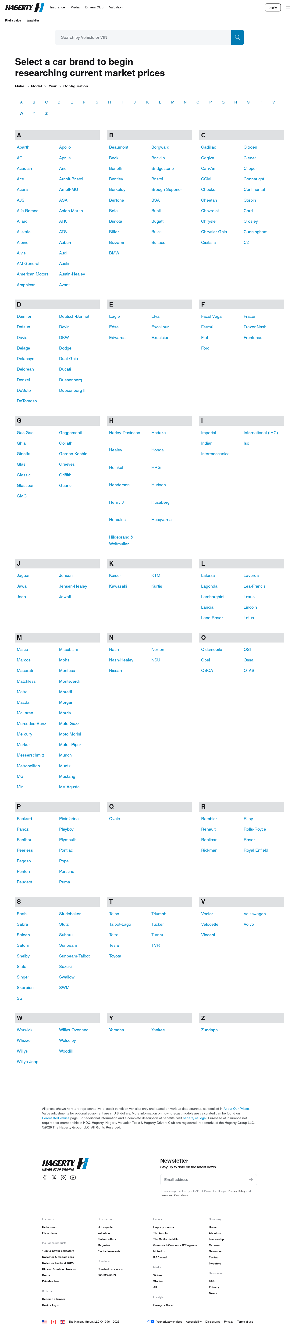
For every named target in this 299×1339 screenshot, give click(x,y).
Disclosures (212, 1321)
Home (213, 1226)
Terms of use (245, 1321)
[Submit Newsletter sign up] (251, 1180)
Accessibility (194, 1321)
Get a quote (49, 1226)
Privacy (214, 1287)
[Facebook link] (45, 1177)
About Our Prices (236, 1108)
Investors (215, 1263)
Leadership (216, 1239)
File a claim (49, 1233)
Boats (46, 1275)
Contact (214, 1257)
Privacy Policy (236, 1191)
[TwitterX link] (54, 1177)
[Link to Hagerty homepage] (65, 1164)
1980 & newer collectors (58, 1250)
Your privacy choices (169, 1321)
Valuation (104, 1233)
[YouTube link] (73, 1177)
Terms (213, 1293)
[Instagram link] (63, 1177)
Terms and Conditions (174, 1195)
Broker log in (50, 1305)
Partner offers (107, 1239)
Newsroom (216, 1251)
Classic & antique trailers (59, 1269)
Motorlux (159, 1251)
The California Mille (165, 1239)
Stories (158, 1281)
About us (215, 1233)
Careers (214, 1245)
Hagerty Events (163, 1226)
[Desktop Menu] (288, 7)
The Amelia (160, 1233)
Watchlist (33, 20)
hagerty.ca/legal (194, 1118)
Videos (157, 1275)
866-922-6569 (107, 1275)
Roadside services (110, 1269)
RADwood (160, 1257)
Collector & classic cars (58, 1256)
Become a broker (53, 1298)
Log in (273, 7)
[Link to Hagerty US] (44, 1321)
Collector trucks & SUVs (58, 1262)
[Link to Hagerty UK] (62, 1321)
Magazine (104, 1245)
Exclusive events (109, 1251)
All (155, 1287)
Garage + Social (163, 1305)
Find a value (13, 20)
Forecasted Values (55, 1118)
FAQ (211, 1281)
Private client (51, 1281)
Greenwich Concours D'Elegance (175, 1245)
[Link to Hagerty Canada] (53, 1321)
